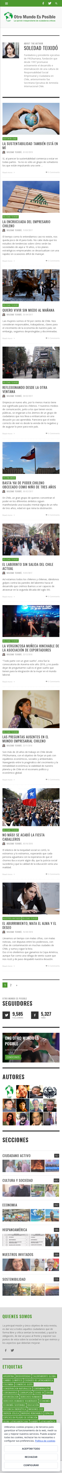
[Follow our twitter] (6, 1015)
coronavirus (10, 1392)
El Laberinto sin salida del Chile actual (27, 566)
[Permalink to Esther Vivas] (22, 1105)
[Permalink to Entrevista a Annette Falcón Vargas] (16, 1265)
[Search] (6, 3)
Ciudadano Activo (16, 1155)
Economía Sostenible (14, 1405)
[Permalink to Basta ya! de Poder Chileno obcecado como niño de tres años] (31, 457)
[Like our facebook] (35, 1015)
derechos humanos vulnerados (20, 1401)
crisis (49, 1392)
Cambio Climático (12, 1380)
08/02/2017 (28, 491)
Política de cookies (45, 1440)
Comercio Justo (24, 1384)
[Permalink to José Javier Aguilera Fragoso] (50, 1105)
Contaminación (41, 1388)
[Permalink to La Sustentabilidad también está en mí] (31, 118)
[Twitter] (49, 3)
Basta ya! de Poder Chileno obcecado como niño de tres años (29, 484)
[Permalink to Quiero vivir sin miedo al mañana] (31, 285)
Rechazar (31, 1457)
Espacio (49, 1413)
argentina (8, 1376)
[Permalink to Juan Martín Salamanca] (22, 1118)
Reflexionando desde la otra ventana (24, 389)
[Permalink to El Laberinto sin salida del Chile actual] (31, 539)
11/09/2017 (28, 230)
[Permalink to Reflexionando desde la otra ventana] (31, 362)
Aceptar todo (31, 1448)
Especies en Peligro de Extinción (20, 1417)
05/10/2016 (28, 843)
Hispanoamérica (14, 1229)
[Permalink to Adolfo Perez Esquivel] (36, 1118)
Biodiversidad (23, 1376)
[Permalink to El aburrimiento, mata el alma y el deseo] (31, 898)
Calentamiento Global (44, 1376)
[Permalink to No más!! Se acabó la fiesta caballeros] (31, 806)
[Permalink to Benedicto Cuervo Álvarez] (9, 1105)
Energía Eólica (11, 1413)
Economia (9, 1204)
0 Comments (54, 172)
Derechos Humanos (31, 1396)
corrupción (26, 1392)
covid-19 (39, 1392)
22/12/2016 (28, 654)
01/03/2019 (28, 152)
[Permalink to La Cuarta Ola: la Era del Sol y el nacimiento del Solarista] (52, 1289)
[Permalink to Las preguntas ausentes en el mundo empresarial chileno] (31, 708)
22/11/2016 (27, 745)
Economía (45, 1401)
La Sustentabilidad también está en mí (30, 145)
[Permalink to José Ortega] (50, 1118)
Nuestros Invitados (12, 918)
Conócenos (13, 1057)
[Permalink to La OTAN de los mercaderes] (52, 1166)
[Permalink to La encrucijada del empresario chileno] (31, 196)
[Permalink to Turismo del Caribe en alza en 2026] (38, 1215)
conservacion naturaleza (17, 1388)
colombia (8, 1384)
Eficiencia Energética (14, 1409)
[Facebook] (43, 3)
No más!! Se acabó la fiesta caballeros (23, 836)
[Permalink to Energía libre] (16, 1289)
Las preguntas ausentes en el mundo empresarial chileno (25, 738)
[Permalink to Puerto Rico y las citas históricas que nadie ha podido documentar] (52, 1240)
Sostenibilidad (10, 138)
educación (33, 1405)
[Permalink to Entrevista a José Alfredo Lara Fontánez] (52, 1265)
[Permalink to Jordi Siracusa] (22, 1091)
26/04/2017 (28, 314)
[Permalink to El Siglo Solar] (38, 1289)
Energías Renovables (32, 1413)
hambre (34, 1421)
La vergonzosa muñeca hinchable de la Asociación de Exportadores (30, 647)
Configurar (31, 1465)
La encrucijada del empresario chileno (26, 223)
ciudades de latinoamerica (38, 1380)
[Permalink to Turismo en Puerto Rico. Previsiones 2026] (52, 1215)
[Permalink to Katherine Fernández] (9, 1118)
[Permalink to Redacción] (9, 1091)
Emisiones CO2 (35, 1409)
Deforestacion (11, 1396)
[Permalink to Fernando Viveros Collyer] (36, 1105)
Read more (7, 172)
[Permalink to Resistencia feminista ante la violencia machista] (16, 1166)
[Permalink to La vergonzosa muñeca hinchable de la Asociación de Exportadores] (31, 620)
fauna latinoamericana (15, 1421)
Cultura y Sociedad (17, 1180)
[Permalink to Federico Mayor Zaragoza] (36, 1091)
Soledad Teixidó (14, 152)
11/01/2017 (27, 573)
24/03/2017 (28, 396)
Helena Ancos (9, 478)
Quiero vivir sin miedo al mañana (28, 309)
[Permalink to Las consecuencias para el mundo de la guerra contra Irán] (38, 1166)
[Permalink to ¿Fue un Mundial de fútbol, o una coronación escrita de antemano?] (38, 1190)
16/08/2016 (28, 932)
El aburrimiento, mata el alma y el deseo (29, 925)
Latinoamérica (48, 1421)
